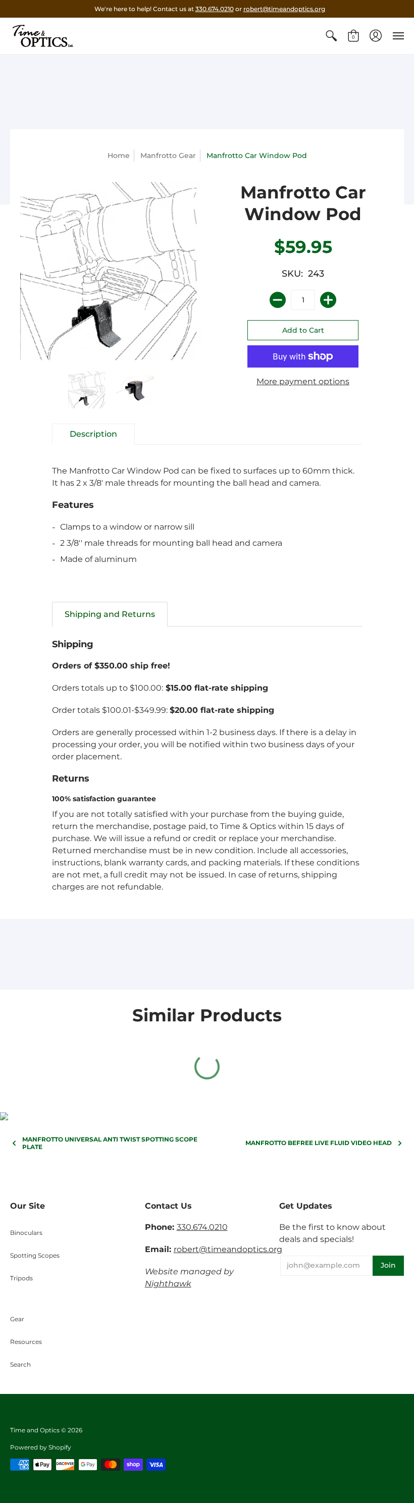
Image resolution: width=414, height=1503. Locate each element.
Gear (17, 1319)
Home (119, 155)
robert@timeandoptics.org (284, 9)
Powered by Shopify (40, 1447)
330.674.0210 (214, 9)
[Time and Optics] (43, 36)
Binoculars (26, 1232)
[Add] (328, 300)
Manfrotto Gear (168, 155)
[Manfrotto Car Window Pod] (87, 389)
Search (20, 1364)
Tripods (21, 1278)
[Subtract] (278, 300)
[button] (331, 36)
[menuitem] (331, 36)
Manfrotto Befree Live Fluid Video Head (318, 1143)
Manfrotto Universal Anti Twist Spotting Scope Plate (109, 1143)
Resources (26, 1341)
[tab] (93, 434)
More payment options (302, 381)
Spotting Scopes (35, 1255)
